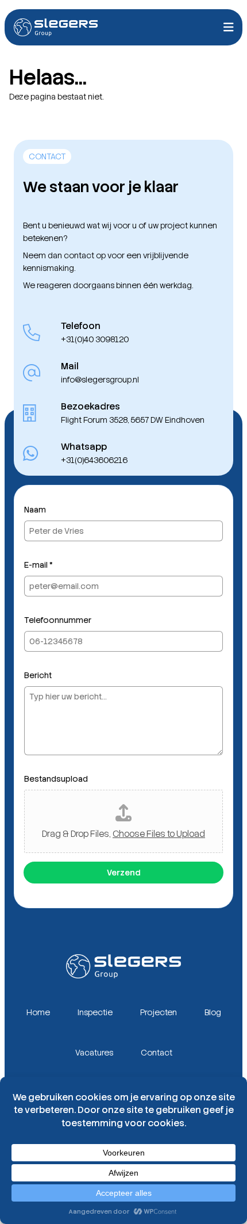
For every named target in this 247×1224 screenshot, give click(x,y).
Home (38, 1012)
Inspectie (95, 1012)
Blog (212, 1012)
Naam (35, 509)
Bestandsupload (56, 779)
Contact (156, 1052)
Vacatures (94, 1052)
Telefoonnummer (57, 620)
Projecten (158, 1012)
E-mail (38, 565)
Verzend (123, 872)
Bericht (38, 675)
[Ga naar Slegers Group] (56, 27)
